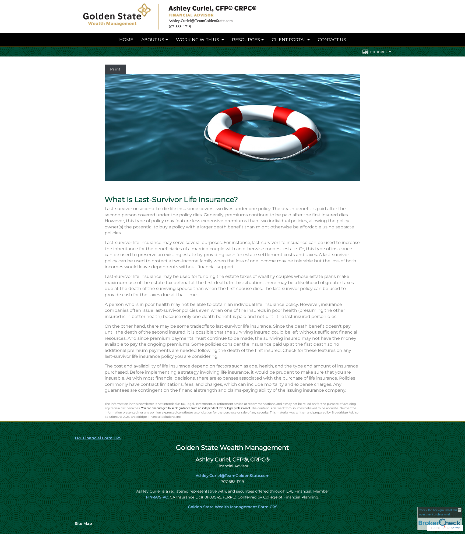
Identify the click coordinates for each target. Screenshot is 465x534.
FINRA (152, 497)
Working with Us (198, 39)
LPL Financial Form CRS (98, 438)
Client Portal (289, 39)
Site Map (83, 523)
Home (126, 39)
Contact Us (332, 39)
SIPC (163, 497)
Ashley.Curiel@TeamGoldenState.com (233, 475)
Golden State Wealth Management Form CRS (232, 506)
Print (115, 69)
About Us (152, 39)
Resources (246, 39)
